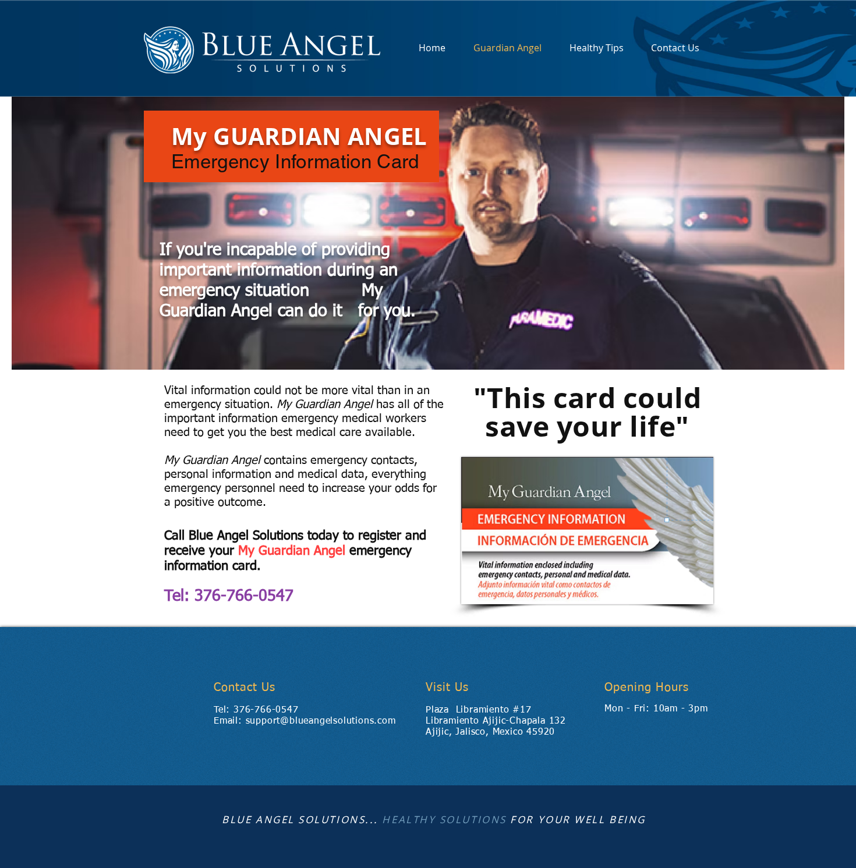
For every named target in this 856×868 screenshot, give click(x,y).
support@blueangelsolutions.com (321, 721)
